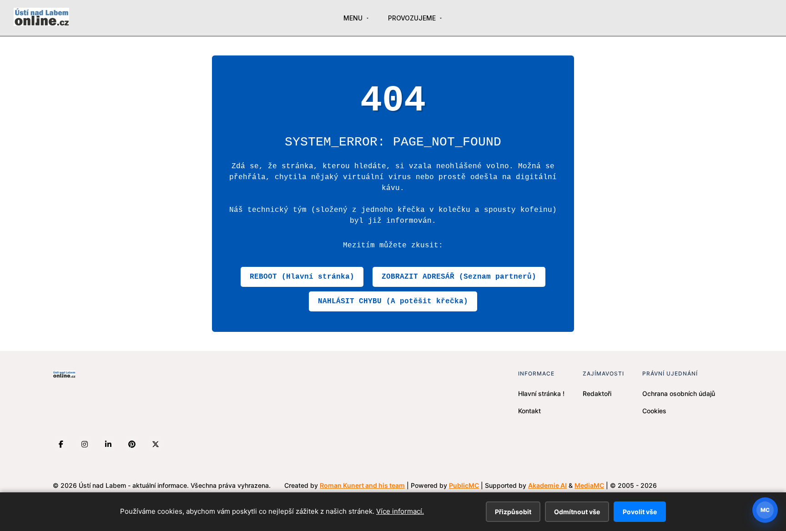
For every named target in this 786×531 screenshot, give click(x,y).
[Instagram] (84, 444)
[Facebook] (61, 444)
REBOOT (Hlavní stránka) (302, 277)
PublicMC (464, 485)
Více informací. (400, 511)
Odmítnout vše (577, 512)
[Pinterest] (132, 444)
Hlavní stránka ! (541, 393)
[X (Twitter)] (155, 444)
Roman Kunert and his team (362, 485)
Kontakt (529, 411)
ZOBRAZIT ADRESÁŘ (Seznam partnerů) (459, 277)
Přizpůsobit (513, 512)
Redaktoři (597, 393)
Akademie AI (547, 485)
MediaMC (589, 485)
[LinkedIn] (108, 444)
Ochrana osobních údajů (678, 393)
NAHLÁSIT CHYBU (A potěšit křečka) (393, 301)
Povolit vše (640, 512)
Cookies (654, 411)
